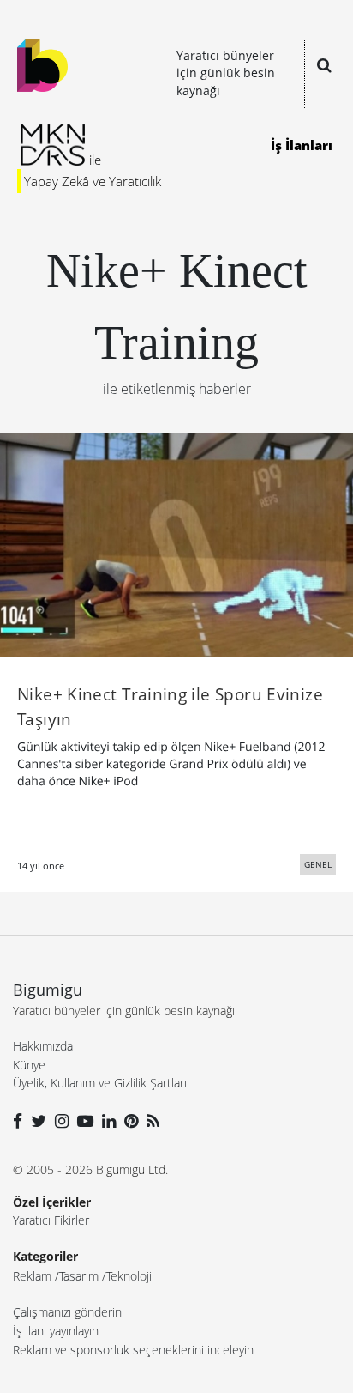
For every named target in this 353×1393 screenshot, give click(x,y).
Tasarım (79, 1276)
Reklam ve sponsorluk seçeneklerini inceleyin (133, 1350)
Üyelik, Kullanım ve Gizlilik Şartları (100, 1083)
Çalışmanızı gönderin (67, 1312)
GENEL (318, 864)
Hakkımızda (43, 1046)
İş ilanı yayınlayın (56, 1331)
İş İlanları (301, 145)
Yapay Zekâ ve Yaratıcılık (92, 181)
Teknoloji (129, 1276)
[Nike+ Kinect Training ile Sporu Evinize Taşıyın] (176, 543)
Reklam (32, 1276)
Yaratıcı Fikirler (51, 1220)
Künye (29, 1065)
